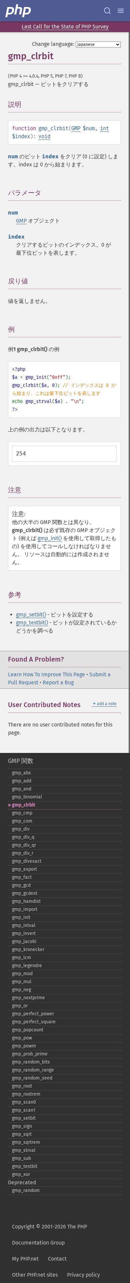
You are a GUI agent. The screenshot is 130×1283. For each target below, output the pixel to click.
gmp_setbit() (31, 614)
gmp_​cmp (22, 813)
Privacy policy (83, 1275)
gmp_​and (21, 789)
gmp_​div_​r (22, 853)
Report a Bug (58, 682)
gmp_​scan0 (24, 1102)
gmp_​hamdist (26, 901)
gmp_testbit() (32, 622)
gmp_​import (24, 909)
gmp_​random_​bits (31, 1062)
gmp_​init (21, 917)
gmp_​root (22, 1086)
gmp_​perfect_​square (34, 1022)
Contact (57, 1259)
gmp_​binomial (27, 797)
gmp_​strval (23, 1150)
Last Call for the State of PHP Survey (65, 26)
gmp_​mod (22, 973)
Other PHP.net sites (35, 1275)
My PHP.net (25, 1259)
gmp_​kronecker (28, 949)
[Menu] (120, 10)
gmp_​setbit (24, 1118)
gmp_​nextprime (28, 998)
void (44, 136)
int (104, 128)
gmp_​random (26, 1190)
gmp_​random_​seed (32, 1078)
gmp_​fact (22, 877)
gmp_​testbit (24, 1166)
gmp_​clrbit (23, 805)
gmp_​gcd (21, 885)
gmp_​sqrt (22, 1134)
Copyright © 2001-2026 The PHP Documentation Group (49, 1234)
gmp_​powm (24, 1046)
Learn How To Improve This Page (46, 674)
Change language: (53, 44)
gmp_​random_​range (33, 1070)
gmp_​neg (21, 990)
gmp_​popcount (27, 1030)
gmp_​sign (22, 1126)
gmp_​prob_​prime (30, 1054)
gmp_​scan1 (23, 1110)
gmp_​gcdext (24, 893)
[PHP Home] (18, 10)
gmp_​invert (24, 933)
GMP (75, 128)
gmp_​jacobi (24, 941)
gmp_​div (21, 829)
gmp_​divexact (26, 861)
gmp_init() (50, 538)
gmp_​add (21, 781)
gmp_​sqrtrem (26, 1142)
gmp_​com (22, 821)
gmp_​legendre (27, 965)
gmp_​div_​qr (24, 845)
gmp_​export (24, 869)
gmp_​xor (21, 1174)
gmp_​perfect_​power (33, 1014)
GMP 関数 (20, 761)
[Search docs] (107, 10)
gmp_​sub (21, 1158)
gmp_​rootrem (26, 1094)
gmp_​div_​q (23, 837)
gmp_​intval (23, 925)
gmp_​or (20, 1006)
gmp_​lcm (21, 957)
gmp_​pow (22, 1038)
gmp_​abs (21, 773)
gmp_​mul (21, 982)
